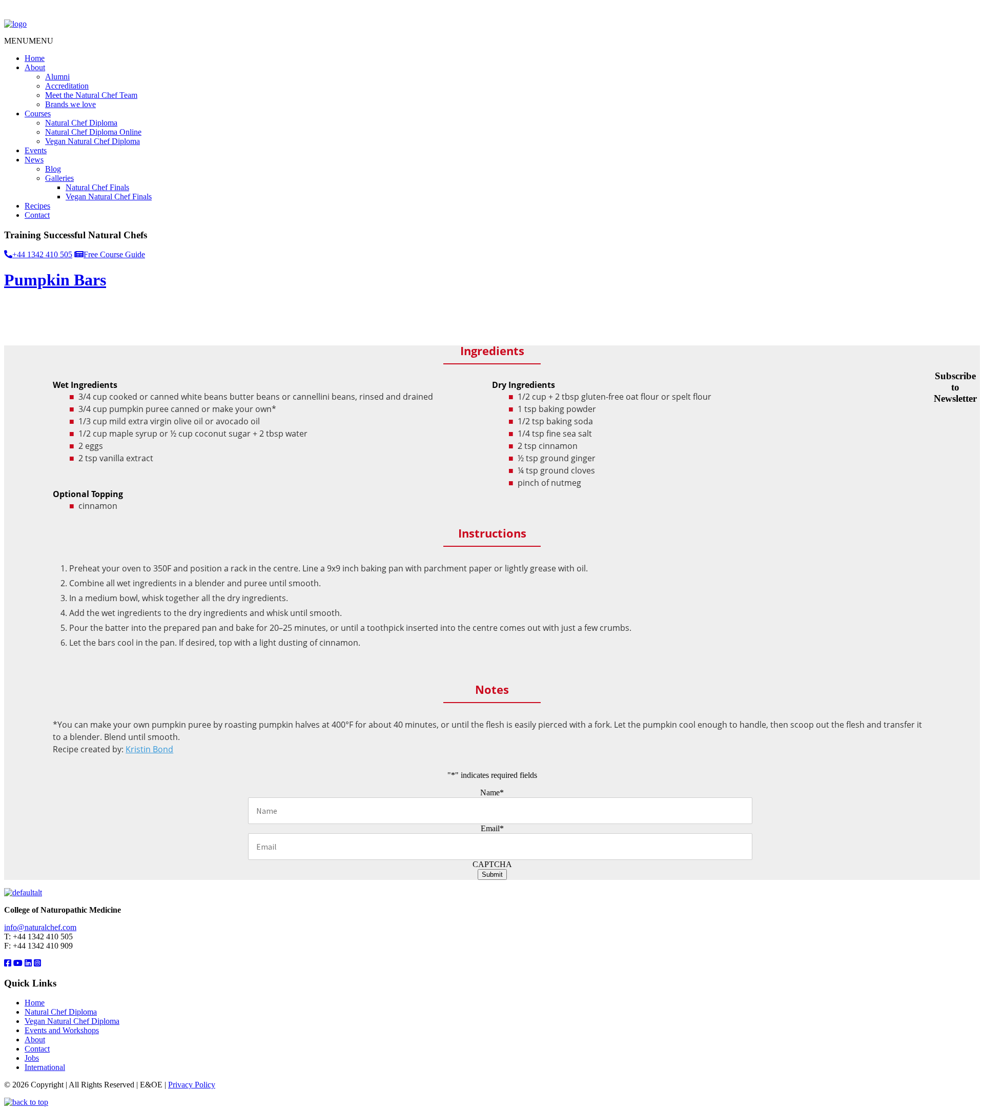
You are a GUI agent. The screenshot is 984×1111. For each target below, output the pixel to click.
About (35, 67)
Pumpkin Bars (55, 280)
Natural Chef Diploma (81, 122)
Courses (38, 113)
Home (35, 58)
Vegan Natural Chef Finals (109, 196)
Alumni (57, 76)
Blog (53, 168)
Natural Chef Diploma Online (93, 132)
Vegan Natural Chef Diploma (92, 141)
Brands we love (70, 104)
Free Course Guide (114, 254)
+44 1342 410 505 (42, 254)
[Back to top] (26, 1102)
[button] (28, 40)
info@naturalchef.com (40, 927)
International (45, 1067)
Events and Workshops (62, 1030)
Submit (492, 874)
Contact (37, 215)
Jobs (32, 1058)
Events (36, 150)
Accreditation (67, 85)
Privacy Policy (191, 1084)
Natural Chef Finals (97, 187)
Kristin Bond (149, 749)
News (34, 159)
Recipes (37, 205)
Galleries (59, 178)
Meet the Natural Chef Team (91, 95)
